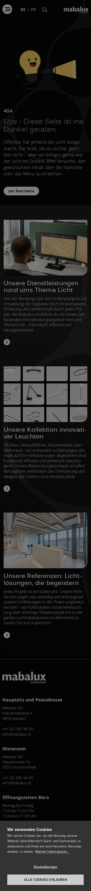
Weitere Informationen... (52, 851)
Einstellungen (46, 867)
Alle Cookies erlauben (45, 880)
